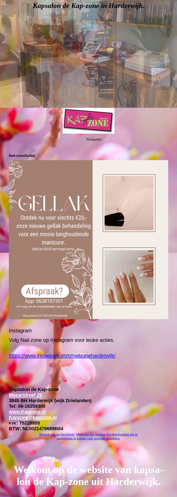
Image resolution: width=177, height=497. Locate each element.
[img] (88, 54)
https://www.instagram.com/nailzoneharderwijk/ (62, 355)
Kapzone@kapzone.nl (33, 417)
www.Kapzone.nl (27, 411)
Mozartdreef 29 (25, 395)
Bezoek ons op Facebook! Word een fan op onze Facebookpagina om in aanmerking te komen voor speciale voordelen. (88, 436)
